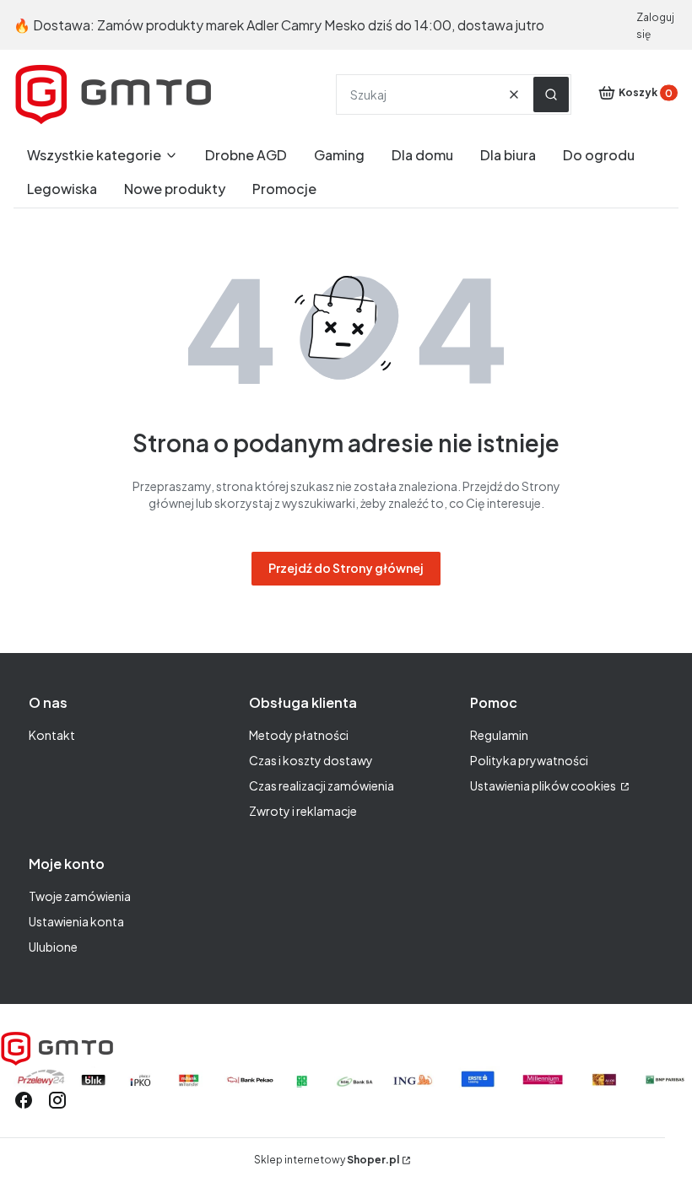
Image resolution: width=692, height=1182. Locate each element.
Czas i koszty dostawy (311, 760)
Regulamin (499, 734)
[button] (551, 94)
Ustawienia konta (76, 921)
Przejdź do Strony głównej (346, 567)
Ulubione (53, 946)
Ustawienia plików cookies (544, 785)
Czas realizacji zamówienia (321, 785)
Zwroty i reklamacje (303, 810)
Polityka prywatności (529, 760)
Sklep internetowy (326, 1159)
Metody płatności (299, 734)
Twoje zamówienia (80, 896)
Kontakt (52, 734)
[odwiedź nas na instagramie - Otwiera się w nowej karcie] (57, 1100)
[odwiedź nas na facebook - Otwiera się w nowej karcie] (24, 1100)
